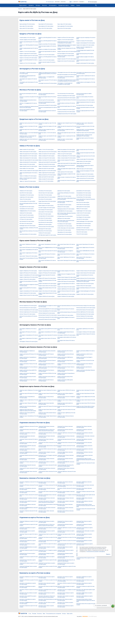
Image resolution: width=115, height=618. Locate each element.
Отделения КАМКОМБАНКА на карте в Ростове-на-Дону (66, 557)
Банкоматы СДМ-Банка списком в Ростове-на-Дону (84, 482)
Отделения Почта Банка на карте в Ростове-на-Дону (65, 522)
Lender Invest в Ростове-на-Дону (83, 213)
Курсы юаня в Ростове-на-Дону (26, 28)
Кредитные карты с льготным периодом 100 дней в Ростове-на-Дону (85, 130)
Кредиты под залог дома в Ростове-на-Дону (47, 63)
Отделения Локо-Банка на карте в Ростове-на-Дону (48, 538)
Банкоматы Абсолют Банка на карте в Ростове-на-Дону (47, 603)
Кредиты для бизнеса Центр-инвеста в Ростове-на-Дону (47, 377)
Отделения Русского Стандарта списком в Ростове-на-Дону (48, 456)
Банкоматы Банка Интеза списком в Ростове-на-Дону (65, 511)
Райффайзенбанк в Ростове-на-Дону (28, 210)
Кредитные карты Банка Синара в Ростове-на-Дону (67, 400)
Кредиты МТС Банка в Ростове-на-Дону (47, 278)
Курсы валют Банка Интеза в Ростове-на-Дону (67, 254)
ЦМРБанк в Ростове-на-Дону (64, 218)
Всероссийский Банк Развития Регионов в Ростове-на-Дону (85, 200)
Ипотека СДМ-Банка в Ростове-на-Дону (85, 312)
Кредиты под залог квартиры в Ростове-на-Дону (85, 38)
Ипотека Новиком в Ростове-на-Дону (47, 313)
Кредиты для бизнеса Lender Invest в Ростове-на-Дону (84, 355)
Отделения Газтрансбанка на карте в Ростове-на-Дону (84, 528)
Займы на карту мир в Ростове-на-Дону (85, 159)
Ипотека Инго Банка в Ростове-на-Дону (85, 309)
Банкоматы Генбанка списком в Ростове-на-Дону (85, 492)
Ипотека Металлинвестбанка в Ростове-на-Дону (67, 313)
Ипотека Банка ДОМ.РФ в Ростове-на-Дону (48, 308)
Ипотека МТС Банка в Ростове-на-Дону (47, 319)
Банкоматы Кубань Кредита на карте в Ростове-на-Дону (66, 587)
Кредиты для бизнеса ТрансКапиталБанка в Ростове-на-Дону (48, 358)
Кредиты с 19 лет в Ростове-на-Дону (27, 51)
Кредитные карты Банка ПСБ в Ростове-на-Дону (85, 404)
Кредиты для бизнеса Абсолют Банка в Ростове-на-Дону (47, 361)
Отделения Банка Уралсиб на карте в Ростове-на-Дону (28, 560)
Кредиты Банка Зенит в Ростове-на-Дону (47, 285)
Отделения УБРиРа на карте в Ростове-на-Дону (48, 544)
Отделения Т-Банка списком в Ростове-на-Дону (29, 440)
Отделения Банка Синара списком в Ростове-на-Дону (46, 459)
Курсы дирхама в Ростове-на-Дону (65, 26)
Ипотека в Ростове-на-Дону (30, 90)
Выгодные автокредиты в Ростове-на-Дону (67, 74)
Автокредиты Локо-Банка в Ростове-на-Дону (66, 329)
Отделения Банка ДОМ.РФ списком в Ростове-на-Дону (28, 446)
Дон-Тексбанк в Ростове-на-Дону (83, 195)
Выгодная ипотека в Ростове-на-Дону (84, 105)
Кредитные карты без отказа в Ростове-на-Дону (29, 130)
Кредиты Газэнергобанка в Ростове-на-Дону (66, 284)
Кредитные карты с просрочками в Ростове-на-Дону (65, 140)
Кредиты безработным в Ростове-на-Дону (29, 55)
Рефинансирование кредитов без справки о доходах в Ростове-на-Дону (67, 45)
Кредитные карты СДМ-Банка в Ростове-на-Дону (66, 413)
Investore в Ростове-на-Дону (82, 215)
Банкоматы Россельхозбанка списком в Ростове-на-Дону (28, 498)
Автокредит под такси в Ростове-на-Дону (48, 83)
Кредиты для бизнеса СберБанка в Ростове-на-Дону (27, 351)
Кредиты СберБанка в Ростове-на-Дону (28, 270)
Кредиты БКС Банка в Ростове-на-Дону (66, 281)
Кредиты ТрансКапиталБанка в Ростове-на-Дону (47, 281)
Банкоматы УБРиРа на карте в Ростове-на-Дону (67, 584)
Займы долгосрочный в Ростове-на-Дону (48, 162)
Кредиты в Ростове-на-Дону (30, 34)
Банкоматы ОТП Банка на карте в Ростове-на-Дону (48, 580)
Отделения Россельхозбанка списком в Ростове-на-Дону (28, 443)
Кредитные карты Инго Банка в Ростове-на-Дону (66, 410)
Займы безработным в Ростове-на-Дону (28, 166)
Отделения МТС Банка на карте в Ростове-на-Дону (29, 564)
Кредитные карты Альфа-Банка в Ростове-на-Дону (29, 400)
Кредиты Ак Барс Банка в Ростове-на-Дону (48, 270)
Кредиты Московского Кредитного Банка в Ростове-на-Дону (29, 285)
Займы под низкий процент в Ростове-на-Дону (29, 173)
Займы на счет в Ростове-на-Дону (46, 181)
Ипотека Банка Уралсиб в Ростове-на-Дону (48, 317)
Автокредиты (53, 5)
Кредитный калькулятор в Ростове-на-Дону (84, 54)
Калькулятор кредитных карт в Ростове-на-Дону (47, 123)
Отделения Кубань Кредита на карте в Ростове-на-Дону (47, 547)
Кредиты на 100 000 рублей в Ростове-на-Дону (48, 57)
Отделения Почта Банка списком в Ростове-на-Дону (65, 427)
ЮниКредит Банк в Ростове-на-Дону (27, 225)
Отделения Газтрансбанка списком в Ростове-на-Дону (84, 433)
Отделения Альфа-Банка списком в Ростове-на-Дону (27, 436)
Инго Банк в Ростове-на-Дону (45, 218)
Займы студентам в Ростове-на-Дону (47, 172)
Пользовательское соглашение (53, 613)
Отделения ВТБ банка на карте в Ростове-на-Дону (29, 525)
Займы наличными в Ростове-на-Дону (28, 151)
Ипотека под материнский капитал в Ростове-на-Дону (47, 94)
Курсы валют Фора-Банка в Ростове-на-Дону (85, 245)
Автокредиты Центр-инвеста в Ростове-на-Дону (67, 338)
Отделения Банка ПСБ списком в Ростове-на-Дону (85, 463)
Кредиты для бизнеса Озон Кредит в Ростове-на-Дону (84, 358)
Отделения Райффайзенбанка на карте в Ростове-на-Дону (28, 547)
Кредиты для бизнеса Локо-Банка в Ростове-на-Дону (46, 371)
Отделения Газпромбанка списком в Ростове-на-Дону (27, 433)
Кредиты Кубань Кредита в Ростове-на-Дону (66, 271)
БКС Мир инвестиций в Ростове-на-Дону (47, 235)
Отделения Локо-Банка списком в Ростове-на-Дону (48, 443)
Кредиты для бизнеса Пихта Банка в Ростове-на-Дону (65, 371)
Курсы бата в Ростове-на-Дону (64, 28)
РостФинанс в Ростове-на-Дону (64, 223)
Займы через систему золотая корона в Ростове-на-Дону (66, 166)
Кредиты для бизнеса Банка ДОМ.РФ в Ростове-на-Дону (28, 371)
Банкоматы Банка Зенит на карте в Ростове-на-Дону (46, 606)
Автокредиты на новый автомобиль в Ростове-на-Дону (66, 77)
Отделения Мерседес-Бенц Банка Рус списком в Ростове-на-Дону (66, 466)
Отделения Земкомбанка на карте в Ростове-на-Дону (84, 535)
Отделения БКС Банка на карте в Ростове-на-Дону (48, 560)
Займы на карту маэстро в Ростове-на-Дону (84, 150)
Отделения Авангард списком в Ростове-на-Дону (66, 440)
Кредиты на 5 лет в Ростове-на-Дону (46, 54)
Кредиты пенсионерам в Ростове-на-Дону (85, 42)
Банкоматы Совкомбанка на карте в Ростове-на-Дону (28, 600)
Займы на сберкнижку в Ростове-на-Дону (67, 155)
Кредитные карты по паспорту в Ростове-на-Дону (29, 127)
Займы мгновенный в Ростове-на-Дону (28, 162)
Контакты (39, 613)
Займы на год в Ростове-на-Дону (65, 153)
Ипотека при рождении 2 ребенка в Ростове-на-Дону (27, 110)
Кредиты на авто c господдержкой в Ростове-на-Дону (46, 77)
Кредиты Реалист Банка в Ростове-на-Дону (85, 270)
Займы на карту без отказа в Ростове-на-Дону (66, 181)
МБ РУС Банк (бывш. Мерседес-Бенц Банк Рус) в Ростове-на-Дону (67, 214)
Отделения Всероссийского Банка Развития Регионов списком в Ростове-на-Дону (85, 459)
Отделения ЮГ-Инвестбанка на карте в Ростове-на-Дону (66, 564)
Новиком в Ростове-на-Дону (26, 213)
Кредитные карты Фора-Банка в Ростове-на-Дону (85, 394)
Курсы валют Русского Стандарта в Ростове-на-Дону (65, 251)
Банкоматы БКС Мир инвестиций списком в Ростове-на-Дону (85, 495)
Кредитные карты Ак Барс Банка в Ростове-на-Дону (46, 397)
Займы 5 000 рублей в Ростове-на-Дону (66, 151)
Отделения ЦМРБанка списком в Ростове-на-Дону (67, 472)
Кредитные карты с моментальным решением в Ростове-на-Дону (84, 135)
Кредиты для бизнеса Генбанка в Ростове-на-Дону (67, 364)
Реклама (34, 613)
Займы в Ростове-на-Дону (30, 146)
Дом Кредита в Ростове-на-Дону (83, 223)
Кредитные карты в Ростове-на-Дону (34, 119)
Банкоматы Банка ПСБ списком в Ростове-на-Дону (85, 509)
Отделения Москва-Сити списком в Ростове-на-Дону (84, 443)
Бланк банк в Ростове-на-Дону (64, 230)
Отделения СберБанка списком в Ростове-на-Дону (29, 427)
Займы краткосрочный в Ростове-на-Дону (67, 163)
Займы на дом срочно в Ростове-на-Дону (85, 176)
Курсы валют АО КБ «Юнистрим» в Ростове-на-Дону (84, 258)
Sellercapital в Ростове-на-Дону (83, 206)
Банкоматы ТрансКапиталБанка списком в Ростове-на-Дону (48, 505)
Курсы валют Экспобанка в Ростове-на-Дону (47, 261)
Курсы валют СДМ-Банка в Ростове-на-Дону (66, 258)
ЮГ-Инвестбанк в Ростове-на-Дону (65, 216)
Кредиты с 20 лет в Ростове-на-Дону (46, 60)
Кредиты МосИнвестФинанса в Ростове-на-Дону (85, 288)
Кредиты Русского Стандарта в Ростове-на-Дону (66, 274)
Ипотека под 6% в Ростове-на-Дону (46, 100)
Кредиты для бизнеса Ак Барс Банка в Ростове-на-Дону (28, 380)
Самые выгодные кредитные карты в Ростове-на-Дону (47, 130)
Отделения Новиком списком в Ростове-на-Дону (29, 456)
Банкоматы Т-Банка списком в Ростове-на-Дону (29, 495)
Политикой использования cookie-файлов (96, 551)
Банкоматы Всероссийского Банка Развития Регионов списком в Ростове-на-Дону (85, 505)
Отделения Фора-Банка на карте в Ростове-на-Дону (67, 538)
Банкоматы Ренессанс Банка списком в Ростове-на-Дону (85, 486)
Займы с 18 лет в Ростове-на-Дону (46, 149)
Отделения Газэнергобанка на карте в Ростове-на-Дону (47, 564)
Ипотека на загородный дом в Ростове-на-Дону (48, 108)
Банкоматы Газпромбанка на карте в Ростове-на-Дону (28, 584)
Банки (78, 5)
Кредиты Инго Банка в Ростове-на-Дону (66, 286)
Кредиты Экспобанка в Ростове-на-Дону (47, 283)
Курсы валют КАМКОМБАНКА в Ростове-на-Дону (85, 251)
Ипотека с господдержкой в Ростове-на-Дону (28, 104)
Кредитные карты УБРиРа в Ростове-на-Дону (66, 391)
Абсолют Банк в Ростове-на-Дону (46, 192)
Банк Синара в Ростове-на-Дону (46, 209)
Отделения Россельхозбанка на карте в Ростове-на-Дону (28, 538)
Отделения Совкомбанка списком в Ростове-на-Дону (27, 449)
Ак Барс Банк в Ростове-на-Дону (27, 217)
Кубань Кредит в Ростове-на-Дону (46, 205)
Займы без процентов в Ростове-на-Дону (28, 153)
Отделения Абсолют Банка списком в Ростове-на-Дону (47, 436)
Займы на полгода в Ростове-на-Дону (47, 158)
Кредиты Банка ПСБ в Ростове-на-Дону (85, 283)
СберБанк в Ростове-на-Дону (26, 190)
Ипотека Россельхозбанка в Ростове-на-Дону (28, 317)
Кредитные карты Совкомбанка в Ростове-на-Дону (29, 416)
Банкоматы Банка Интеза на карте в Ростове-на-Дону (65, 606)
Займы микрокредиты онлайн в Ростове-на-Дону (66, 174)
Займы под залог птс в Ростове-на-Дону (47, 170)
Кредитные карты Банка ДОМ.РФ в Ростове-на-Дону (27, 413)
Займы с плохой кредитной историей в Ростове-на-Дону (28, 178)
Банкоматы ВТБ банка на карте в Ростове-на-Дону (29, 580)
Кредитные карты (63, 5)
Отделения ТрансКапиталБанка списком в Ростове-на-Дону (48, 433)
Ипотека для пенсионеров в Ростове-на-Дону (28, 94)
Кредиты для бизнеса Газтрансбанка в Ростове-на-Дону (66, 374)
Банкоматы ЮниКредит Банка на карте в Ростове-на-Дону (47, 590)
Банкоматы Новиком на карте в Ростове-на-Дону (29, 606)
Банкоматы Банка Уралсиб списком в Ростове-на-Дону (47, 489)
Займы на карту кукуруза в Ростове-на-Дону (66, 161)
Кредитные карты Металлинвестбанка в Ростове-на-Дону (47, 413)
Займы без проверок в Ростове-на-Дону (66, 149)
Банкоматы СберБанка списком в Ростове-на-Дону (29, 482)
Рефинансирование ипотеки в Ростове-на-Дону (85, 103)
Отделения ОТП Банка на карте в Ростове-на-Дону (29, 557)
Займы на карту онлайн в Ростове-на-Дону (29, 170)
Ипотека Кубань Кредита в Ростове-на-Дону (66, 318)
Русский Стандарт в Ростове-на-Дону (47, 207)
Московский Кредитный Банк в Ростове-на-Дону (28, 204)
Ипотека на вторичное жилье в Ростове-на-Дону (67, 100)
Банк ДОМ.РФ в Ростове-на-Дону (27, 206)
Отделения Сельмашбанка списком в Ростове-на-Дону (84, 449)
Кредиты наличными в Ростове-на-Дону (85, 63)
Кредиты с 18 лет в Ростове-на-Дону (65, 39)
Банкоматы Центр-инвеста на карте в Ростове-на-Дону (66, 597)
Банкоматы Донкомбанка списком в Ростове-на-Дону (84, 502)
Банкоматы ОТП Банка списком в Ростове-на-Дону (48, 486)
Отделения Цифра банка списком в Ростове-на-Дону (65, 453)
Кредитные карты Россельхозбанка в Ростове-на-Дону (28, 407)
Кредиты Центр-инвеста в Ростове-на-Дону (67, 279)
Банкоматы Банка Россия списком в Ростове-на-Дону (47, 482)
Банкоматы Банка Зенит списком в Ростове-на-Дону (46, 511)
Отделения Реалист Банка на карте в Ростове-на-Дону (65, 551)
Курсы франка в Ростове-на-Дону (46, 26)
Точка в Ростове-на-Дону (81, 234)
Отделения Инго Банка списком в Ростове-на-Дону (48, 472)
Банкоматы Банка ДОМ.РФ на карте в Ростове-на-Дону (28, 597)
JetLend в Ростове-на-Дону (82, 219)
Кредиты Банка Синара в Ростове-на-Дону (67, 277)
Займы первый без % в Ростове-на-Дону (28, 155)
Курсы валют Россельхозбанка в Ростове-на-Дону (29, 259)
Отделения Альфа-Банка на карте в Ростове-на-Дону (27, 531)
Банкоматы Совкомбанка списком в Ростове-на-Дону (28, 505)
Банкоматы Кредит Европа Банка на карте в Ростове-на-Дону (67, 580)
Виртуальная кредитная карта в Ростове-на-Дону (67, 133)
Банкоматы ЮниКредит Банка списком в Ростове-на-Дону (48, 495)
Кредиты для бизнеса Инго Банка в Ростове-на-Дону (65, 351)
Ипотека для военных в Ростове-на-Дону (85, 100)
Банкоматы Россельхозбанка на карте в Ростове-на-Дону (28, 593)
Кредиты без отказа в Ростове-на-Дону (66, 61)
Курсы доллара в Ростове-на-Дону (27, 24)
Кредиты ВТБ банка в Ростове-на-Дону (28, 272)
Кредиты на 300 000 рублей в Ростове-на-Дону (48, 41)
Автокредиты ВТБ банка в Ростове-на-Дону (28, 332)
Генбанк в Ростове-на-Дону (45, 233)
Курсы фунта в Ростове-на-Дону (46, 24)
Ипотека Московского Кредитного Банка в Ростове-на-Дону (48, 306)
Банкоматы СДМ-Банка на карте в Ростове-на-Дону (84, 577)
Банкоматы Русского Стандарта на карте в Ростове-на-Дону (67, 590)
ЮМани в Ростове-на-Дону (63, 206)
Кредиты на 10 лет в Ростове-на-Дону (28, 63)
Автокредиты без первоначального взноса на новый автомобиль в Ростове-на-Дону (67, 80)
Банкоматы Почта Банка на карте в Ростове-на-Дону (65, 603)
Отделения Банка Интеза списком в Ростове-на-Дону (65, 430)
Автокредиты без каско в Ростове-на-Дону (67, 72)
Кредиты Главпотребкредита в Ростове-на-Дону (85, 291)
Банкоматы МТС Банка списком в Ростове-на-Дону (48, 492)
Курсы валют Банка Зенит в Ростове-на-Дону (66, 245)
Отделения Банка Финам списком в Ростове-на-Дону (65, 459)
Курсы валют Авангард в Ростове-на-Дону (67, 260)
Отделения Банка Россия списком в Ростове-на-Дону (27, 459)
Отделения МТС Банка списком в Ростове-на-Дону (29, 469)
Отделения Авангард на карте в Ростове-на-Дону (66, 535)
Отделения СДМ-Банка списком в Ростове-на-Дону (67, 433)
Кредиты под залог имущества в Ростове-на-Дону (67, 49)
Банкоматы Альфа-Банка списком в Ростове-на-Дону (27, 492)
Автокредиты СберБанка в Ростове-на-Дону (28, 329)
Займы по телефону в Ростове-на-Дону (28, 175)
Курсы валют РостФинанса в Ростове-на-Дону (85, 254)
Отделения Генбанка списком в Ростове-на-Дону (66, 446)
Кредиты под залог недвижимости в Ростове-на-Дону (84, 48)
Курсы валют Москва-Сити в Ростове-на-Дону (85, 261)
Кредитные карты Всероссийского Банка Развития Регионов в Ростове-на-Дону (85, 407)
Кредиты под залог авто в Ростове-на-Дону (67, 51)
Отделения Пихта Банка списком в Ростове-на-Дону (84, 427)
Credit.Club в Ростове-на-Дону (82, 204)
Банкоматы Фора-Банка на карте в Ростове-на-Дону (84, 584)
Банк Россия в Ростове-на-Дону (26, 215)
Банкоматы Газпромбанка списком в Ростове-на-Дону (28, 489)
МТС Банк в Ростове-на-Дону (26, 223)
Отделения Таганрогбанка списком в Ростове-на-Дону (84, 456)
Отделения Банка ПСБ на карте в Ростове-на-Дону (85, 558)
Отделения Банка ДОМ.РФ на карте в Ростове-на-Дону (28, 541)
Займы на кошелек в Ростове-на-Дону (47, 153)
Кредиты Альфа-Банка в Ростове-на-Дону (29, 277)
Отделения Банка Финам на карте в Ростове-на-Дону (65, 554)
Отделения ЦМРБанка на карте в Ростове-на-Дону (67, 567)
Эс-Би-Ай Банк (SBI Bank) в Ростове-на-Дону (66, 193)
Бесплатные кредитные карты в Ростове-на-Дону (85, 127)
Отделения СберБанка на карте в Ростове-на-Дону (29, 522)
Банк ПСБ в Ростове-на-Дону (82, 202)
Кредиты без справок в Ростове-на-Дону (85, 45)
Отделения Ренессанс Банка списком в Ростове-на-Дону (66, 436)
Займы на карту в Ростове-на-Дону (27, 164)
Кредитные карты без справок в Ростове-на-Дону (48, 127)
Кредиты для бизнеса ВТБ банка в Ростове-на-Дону (29, 355)
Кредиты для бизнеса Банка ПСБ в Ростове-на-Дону (65, 377)
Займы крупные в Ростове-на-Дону (65, 171)
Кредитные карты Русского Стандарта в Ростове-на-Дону (66, 397)
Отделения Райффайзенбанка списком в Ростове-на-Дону (28, 453)
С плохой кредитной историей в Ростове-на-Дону (85, 51)
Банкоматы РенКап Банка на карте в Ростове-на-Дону (47, 593)
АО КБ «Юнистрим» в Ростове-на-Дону (66, 228)
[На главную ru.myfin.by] (22, 613)
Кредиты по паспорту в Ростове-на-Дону (28, 57)
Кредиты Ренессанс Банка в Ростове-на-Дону (66, 291)
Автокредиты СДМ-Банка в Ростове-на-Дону (85, 329)
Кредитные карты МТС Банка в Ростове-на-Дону (48, 407)
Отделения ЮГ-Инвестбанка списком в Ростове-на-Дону (66, 469)
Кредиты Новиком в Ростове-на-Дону (28, 293)
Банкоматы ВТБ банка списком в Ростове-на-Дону (29, 486)
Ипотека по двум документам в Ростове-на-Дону (85, 111)
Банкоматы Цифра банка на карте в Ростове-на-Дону (84, 593)
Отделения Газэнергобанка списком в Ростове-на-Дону (47, 469)
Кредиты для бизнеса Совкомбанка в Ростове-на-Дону (28, 374)
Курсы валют (23, 5)
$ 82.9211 (75, 1)
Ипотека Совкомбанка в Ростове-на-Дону (48, 311)
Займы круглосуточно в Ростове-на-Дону (48, 151)
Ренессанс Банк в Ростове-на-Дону (46, 226)
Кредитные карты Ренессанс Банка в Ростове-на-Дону (66, 416)
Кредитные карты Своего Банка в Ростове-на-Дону (85, 400)
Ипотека (44, 5)
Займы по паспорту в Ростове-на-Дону (47, 160)
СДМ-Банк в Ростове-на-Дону (45, 224)
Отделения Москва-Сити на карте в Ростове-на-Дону (84, 538)
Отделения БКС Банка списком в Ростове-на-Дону (48, 466)
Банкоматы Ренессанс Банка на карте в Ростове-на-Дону (85, 580)
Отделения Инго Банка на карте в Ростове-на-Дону (48, 567)
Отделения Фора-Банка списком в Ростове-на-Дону (67, 443)
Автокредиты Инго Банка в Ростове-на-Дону (66, 341)
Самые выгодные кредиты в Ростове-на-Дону (47, 47)
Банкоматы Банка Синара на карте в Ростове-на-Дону (66, 593)
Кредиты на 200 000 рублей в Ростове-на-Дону (29, 60)
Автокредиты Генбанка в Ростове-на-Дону (85, 332)
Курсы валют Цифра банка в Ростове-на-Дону (85, 248)
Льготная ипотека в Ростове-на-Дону (66, 93)
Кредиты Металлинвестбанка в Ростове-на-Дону (47, 288)
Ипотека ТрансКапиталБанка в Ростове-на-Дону (67, 306)
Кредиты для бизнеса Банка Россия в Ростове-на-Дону (28, 377)
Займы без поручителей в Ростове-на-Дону (29, 160)
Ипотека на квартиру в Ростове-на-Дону (66, 95)
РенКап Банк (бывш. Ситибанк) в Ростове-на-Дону (29, 228)
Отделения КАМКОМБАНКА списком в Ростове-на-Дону (66, 462)
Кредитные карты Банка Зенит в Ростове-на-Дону (48, 410)
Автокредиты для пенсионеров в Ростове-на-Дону (29, 83)
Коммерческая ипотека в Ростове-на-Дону (67, 113)
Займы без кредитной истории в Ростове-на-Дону (67, 169)
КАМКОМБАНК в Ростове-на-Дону (65, 211)
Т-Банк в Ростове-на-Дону (25, 199)
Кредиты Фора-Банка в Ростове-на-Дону (66, 294)
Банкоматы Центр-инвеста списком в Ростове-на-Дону (66, 502)
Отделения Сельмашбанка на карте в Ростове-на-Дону (84, 544)
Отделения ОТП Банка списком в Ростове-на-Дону (29, 462)
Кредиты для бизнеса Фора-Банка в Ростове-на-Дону (65, 361)
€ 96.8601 (81, 1)
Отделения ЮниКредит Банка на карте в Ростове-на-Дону (28, 567)
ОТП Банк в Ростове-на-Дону (26, 219)
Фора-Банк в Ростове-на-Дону (45, 230)
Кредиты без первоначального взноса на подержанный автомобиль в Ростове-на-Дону (48, 73)
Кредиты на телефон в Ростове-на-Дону (47, 49)
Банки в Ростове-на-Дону (29, 187)
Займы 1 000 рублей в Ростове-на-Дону (47, 166)
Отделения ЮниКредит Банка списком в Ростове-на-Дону (28, 472)
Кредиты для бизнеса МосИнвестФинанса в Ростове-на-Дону (85, 371)
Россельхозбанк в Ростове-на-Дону (27, 201)
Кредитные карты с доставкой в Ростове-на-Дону (48, 136)
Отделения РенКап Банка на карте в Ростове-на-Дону (46, 522)
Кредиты (31, 5)
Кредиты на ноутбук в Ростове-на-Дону (47, 44)
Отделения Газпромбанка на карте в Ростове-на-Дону (27, 528)
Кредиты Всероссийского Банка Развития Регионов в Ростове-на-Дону (85, 281)
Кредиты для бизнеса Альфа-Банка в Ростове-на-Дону (28, 361)
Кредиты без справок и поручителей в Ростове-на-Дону (66, 56)
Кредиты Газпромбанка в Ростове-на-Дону (29, 275)
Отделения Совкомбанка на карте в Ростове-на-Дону (27, 544)
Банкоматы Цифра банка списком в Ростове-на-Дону (84, 498)
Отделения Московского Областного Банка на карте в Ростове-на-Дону (47, 525)
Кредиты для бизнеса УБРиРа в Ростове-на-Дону (47, 374)
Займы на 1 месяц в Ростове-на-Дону (28, 181)
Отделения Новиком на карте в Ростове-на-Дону (29, 551)
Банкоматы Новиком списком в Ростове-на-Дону (29, 511)
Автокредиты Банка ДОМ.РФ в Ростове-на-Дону (48, 329)
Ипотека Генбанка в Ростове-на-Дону (84, 316)
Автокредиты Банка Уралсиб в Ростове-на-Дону (48, 336)
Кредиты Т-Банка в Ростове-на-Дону (27, 279)
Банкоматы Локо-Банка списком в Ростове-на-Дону (65, 482)
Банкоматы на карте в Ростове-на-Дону (35, 573)
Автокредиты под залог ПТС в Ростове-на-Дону (48, 80)
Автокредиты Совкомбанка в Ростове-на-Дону (48, 332)
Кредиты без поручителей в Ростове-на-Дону (47, 52)
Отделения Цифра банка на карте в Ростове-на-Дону (65, 547)
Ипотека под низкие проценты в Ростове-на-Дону (85, 108)
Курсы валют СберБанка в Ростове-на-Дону (28, 245)
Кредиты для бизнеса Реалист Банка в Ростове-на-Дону (66, 367)
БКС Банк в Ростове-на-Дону (45, 214)
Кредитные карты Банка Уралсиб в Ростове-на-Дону (46, 404)
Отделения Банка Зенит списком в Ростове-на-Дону (46, 440)
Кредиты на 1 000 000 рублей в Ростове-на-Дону (29, 45)
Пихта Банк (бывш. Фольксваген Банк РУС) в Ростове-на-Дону (66, 221)
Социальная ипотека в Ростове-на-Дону (66, 111)
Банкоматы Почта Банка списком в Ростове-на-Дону (65, 508)
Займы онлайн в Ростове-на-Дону (27, 149)
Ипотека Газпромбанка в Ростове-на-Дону (29, 309)
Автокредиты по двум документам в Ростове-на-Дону (27, 76)
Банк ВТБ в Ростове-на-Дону (26, 192)
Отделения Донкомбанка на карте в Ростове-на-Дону (84, 541)
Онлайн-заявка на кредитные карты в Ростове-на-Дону (66, 130)
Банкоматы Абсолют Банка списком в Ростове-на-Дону (47, 508)
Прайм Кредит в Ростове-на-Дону (83, 210)
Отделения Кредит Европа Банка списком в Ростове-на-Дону (48, 446)
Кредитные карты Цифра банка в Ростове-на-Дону (85, 397)
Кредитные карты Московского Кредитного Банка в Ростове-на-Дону (28, 410)
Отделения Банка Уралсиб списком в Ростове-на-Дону (28, 466)
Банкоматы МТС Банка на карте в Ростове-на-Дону (48, 587)
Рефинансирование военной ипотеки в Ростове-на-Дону (28, 100)
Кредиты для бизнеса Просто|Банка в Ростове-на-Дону (84, 364)
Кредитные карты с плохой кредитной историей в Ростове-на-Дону (28, 136)
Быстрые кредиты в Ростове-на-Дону (66, 53)
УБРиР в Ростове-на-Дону (44, 203)
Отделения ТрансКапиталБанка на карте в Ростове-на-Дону (48, 528)
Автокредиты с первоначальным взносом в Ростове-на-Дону (29, 73)
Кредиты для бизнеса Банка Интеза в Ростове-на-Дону (66, 355)
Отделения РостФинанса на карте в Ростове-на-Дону (84, 525)
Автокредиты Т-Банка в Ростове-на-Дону (28, 341)
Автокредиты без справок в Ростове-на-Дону (28, 79)
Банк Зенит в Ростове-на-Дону (45, 195)
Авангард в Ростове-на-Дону (45, 228)
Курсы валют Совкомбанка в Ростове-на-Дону (48, 245)
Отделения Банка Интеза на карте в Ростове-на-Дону (65, 525)
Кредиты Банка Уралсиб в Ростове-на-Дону (47, 275)
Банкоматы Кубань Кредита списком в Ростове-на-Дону (66, 492)
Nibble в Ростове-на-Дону (81, 208)
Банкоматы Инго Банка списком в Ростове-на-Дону (65, 505)
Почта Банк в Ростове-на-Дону (45, 220)
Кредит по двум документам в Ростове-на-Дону (29, 49)
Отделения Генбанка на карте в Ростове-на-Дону (67, 541)
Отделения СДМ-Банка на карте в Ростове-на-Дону (67, 528)
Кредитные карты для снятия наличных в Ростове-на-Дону (29, 140)
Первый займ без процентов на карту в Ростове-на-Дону (85, 166)
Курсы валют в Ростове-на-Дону (32, 20)
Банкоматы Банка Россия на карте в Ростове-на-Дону (47, 577)
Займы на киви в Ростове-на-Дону (46, 179)
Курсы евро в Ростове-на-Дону (26, 26)
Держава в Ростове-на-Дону (64, 190)
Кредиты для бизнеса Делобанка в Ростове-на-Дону (84, 367)
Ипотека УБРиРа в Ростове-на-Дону (65, 315)
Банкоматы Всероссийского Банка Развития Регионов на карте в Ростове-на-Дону (85, 600)
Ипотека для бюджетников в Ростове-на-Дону (47, 97)
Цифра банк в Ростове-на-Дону (64, 196)
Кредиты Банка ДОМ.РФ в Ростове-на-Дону (28, 288)
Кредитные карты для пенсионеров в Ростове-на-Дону (47, 140)
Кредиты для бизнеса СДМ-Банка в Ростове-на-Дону (65, 358)
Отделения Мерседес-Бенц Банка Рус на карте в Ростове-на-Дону (66, 560)
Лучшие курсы (51, 1)
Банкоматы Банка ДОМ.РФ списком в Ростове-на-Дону (28, 502)
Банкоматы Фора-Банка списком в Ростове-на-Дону (84, 489)
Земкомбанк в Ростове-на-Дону (64, 232)
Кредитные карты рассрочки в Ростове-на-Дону (29, 123)
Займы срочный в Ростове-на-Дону (46, 176)
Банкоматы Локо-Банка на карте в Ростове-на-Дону (65, 577)
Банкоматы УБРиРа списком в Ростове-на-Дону (67, 489)
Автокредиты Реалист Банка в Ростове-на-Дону (85, 334)
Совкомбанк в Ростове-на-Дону (26, 208)
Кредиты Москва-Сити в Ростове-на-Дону (85, 278)
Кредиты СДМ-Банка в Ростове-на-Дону (66, 288)
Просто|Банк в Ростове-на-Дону (83, 225)
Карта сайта (69, 613)
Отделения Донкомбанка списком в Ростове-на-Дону (84, 446)
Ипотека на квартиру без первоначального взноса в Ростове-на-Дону (29, 107)
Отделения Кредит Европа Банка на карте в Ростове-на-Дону (48, 541)
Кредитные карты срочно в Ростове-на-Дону (85, 139)
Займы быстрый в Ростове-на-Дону (46, 168)
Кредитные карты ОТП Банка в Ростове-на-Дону (48, 400)
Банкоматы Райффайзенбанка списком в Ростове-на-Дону (29, 508)
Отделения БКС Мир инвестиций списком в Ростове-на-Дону (67, 449)
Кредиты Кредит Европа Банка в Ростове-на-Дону (48, 294)
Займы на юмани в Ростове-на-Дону (46, 155)
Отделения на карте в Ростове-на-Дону (35, 517)
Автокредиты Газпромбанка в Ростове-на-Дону (29, 336)
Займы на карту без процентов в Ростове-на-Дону (85, 153)
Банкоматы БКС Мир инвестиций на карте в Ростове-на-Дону (85, 590)
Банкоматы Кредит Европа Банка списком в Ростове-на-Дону (67, 486)
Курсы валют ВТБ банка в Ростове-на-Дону (29, 247)
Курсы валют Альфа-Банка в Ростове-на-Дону (29, 253)
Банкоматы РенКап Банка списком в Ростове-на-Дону (47, 498)
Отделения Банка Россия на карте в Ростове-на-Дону (27, 554)
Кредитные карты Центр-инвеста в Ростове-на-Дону (65, 404)
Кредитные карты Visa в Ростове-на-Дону (85, 132)
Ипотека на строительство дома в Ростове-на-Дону (29, 97)
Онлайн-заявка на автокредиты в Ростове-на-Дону (85, 83)
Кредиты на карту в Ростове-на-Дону (84, 40)
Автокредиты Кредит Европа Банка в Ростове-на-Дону (66, 332)
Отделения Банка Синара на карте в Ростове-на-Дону (46, 554)
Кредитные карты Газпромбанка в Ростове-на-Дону (27, 397)
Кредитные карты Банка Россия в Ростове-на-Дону (48, 394)
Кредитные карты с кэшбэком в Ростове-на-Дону (67, 136)
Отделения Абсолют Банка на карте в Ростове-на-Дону (47, 531)
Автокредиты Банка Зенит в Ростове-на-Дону (47, 339)
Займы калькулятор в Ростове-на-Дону (85, 178)
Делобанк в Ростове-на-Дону (82, 227)
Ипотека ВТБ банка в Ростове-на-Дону (28, 307)
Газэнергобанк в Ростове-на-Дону (46, 216)
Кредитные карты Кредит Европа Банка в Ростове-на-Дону (48, 416)
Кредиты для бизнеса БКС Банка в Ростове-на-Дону (46, 380)
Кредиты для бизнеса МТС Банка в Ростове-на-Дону (46, 355)
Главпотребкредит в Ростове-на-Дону (84, 221)
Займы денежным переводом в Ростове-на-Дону (85, 181)
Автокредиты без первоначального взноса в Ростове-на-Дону (85, 73)
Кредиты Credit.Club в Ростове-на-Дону (85, 294)
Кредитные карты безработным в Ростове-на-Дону (67, 123)
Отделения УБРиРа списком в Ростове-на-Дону (48, 449)
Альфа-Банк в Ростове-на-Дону (26, 197)
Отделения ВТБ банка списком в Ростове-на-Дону (29, 430)
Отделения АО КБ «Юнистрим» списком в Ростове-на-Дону (85, 436)
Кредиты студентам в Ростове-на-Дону (28, 53)
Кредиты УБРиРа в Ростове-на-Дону (46, 296)
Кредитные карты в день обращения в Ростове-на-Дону (84, 123)
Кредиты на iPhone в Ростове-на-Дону (66, 37)
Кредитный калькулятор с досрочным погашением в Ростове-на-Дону (66, 42)
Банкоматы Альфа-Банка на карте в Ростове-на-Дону (27, 587)
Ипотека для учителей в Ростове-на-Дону (48, 105)
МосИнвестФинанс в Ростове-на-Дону (84, 229)
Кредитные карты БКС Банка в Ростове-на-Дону (67, 407)
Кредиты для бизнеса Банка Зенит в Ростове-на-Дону (46, 364)
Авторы (64, 613)
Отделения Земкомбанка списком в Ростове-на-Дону (84, 440)
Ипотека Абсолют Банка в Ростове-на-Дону (66, 309)
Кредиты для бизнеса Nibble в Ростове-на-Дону (85, 351)
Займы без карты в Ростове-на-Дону (84, 168)
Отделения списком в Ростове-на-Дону (35, 423)
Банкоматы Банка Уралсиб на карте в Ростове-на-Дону (47, 584)
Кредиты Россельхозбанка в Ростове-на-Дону (28, 282)
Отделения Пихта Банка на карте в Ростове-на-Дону (84, 522)
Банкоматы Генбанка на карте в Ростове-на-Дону (85, 587)
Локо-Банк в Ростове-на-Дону (45, 199)
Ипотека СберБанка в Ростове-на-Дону (28, 305)
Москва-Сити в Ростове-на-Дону (65, 234)
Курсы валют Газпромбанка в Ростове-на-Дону (29, 250)
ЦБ (71, 1)
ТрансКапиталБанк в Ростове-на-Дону (28, 234)
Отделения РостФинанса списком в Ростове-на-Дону (84, 430)
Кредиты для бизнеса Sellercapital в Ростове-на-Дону (65, 380)
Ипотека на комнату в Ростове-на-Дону (66, 109)
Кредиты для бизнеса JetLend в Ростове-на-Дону (85, 361)
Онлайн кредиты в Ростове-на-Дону (27, 37)
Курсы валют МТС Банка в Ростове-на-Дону (47, 254)
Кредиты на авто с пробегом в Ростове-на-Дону (85, 76)
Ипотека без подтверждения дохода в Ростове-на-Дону (47, 103)
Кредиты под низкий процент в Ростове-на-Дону (29, 42)
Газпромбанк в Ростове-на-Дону (27, 195)
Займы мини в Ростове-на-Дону (83, 163)
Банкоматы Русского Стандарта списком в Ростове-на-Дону (67, 495)
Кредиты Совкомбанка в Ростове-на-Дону (29, 291)
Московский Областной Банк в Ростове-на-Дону (29, 231)
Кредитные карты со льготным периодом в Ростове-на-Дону (29, 133)
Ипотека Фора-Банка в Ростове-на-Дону (85, 314)
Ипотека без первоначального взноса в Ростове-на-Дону (47, 111)
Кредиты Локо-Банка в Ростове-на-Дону (47, 291)
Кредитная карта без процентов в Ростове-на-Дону (67, 127)
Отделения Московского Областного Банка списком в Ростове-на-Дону (47, 430)
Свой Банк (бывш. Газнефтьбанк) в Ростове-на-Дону (65, 202)
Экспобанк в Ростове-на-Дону (45, 190)
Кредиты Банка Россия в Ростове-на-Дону (29, 295)
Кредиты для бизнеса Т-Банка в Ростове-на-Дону (28, 364)
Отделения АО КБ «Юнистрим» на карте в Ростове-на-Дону (85, 531)
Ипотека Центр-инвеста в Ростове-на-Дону (85, 307)
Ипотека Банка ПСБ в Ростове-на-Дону (85, 318)
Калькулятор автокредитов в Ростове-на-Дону (85, 79)
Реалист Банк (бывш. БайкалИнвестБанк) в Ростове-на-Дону (67, 199)
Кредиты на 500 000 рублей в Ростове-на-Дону (48, 38)
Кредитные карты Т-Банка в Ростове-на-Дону (28, 404)
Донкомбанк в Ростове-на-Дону (83, 190)
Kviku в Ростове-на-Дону (81, 232)
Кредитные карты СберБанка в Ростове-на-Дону (29, 391)
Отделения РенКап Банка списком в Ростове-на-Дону (46, 427)
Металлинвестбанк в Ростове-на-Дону (47, 197)
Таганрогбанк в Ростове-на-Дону (83, 197)
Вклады (38, 5)
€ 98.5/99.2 (63, 1)
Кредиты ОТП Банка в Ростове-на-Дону (47, 272)
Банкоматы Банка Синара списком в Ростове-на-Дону (66, 498)
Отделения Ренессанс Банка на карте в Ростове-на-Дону (66, 531)
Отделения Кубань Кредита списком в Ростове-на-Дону (47, 453)
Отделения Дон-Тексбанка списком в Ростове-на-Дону (84, 453)
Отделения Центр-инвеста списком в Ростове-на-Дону (47, 462)
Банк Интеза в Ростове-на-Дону (45, 222)
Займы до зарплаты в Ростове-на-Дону (47, 174)
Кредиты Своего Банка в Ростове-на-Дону (85, 272)
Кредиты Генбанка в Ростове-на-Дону (66, 296)
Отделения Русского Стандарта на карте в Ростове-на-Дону (48, 551)
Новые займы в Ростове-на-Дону (27, 168)
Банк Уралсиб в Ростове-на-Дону (27, 221)
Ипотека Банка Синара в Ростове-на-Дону (85, 305)
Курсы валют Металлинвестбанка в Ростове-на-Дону (65, 248)
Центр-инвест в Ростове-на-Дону (46, 211)
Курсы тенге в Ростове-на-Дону (45, 28)
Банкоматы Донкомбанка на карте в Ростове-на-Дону (84, 597)
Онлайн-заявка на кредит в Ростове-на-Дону (85, 57)
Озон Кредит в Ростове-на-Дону (83, 217)
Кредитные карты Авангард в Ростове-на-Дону (85, 391)
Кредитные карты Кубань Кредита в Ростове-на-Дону (65, 394)
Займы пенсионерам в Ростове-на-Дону (28, 158)
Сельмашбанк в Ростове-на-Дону (83, 192)
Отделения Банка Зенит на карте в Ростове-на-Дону (48, 535)
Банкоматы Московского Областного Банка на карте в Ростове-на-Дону (47, 597)
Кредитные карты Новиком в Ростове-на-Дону (48, 391)
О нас (30, 613)
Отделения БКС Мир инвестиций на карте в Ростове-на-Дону (67, 544)
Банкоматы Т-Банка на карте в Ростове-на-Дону (29, 590)
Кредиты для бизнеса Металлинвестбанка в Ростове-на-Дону (48, 367)
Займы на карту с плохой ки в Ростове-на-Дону (67, 178)
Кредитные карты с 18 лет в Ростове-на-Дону (47, 133)
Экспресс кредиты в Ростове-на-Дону (28, 39)
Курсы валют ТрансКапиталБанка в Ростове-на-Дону (46, 258)
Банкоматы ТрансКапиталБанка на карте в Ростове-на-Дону (48, 600)
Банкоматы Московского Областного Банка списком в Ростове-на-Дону (47, 502)
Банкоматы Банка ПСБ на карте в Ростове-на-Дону (85, 604)
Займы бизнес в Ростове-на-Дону (83, 161)
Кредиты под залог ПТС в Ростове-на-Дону (67, 58)
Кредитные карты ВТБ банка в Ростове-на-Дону (29, 394)
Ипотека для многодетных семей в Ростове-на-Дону (84, 94)
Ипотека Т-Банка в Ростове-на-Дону (27, 314)
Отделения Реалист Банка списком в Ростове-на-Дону (66, 456)
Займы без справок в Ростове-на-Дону (84, 174)
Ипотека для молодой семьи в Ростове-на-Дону (67, 107)
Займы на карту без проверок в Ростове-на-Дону (85, 171)
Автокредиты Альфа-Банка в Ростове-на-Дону (29, 339)
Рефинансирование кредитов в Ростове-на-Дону (85, 60)
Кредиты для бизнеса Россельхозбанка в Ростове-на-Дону (29, 367)
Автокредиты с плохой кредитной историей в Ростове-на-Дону (65, 84)
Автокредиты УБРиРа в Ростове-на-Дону (66, 335)
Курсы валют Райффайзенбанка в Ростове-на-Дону (48, 248)
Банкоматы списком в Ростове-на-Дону (35, 478)
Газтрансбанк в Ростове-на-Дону (65, 225)
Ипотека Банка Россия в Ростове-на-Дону (48, 315)
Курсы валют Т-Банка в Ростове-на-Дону (28, 256)
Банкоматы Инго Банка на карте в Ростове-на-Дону (65, 600)
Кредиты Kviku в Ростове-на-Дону (83, 285)
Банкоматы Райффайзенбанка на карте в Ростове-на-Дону (29, 603)
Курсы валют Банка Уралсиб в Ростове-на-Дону (48, 251)
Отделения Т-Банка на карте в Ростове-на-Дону (29, 535)
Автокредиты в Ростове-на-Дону (32, 69)
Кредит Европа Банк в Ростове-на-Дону (47, 201)
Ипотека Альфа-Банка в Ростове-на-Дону (29, 312)
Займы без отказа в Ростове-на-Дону (47, 164)
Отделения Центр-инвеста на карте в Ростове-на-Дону (46, 557)
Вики (44, 613)
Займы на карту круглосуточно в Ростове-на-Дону (85, 156)
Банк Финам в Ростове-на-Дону (64, 204)
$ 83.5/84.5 (57, 1)
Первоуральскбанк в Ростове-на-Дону (66, 208)
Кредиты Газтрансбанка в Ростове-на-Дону (84, 275)
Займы (72, 5)
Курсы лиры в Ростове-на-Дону (64, 24)
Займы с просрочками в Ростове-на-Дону (67, 158)
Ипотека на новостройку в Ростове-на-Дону (84, 97)
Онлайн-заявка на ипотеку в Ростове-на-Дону (66, 104)
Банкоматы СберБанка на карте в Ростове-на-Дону (29, 577)
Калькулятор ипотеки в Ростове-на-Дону (66, 97)
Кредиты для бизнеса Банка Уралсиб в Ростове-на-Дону (47, 351)
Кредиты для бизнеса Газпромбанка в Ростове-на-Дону (28, 358)
